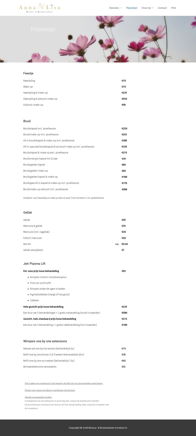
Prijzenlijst (131, 8)
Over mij (146, 8)
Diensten (114, 8)
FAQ (173, 8)
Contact (162, 8)
